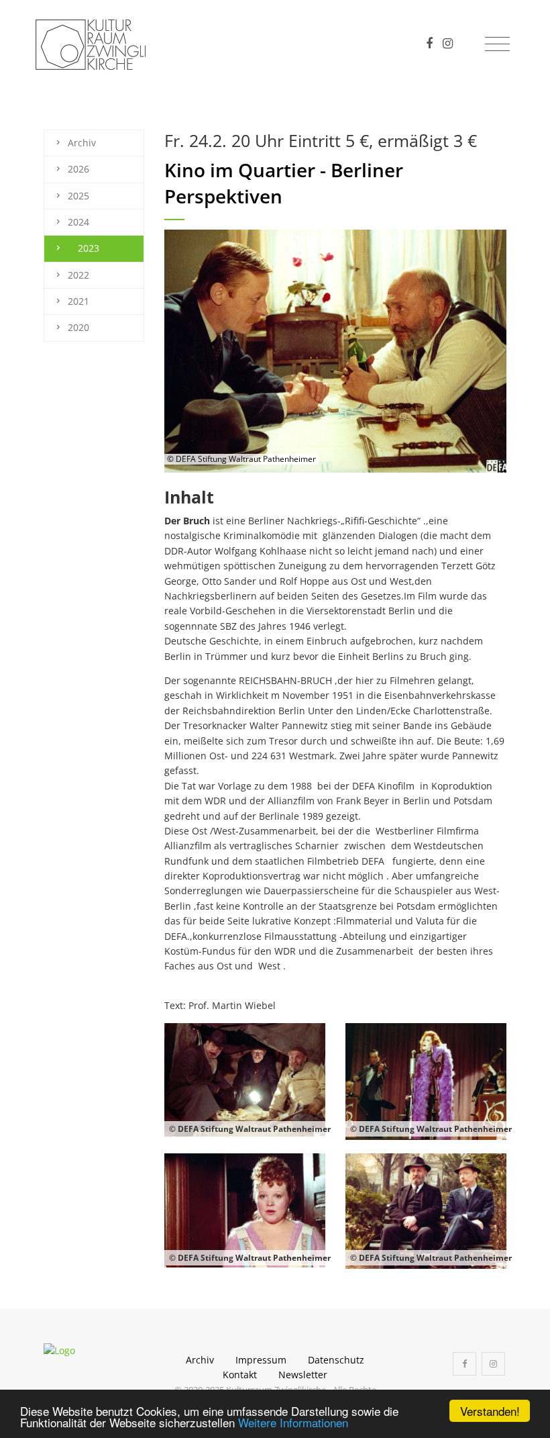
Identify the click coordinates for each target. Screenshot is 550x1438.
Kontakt (240, 1374)
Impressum (260, 1359)
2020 (78, 327)
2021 (78, 301)
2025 (78, 195)
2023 (88, 248)
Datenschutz (336, 1359)
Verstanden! (490, 1410)
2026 (78, 168)
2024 (78, 221)
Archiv (82, 142)
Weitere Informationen (293, 1422)
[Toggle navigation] (497, 44)
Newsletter (302, 1374)
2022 (78, 275)
